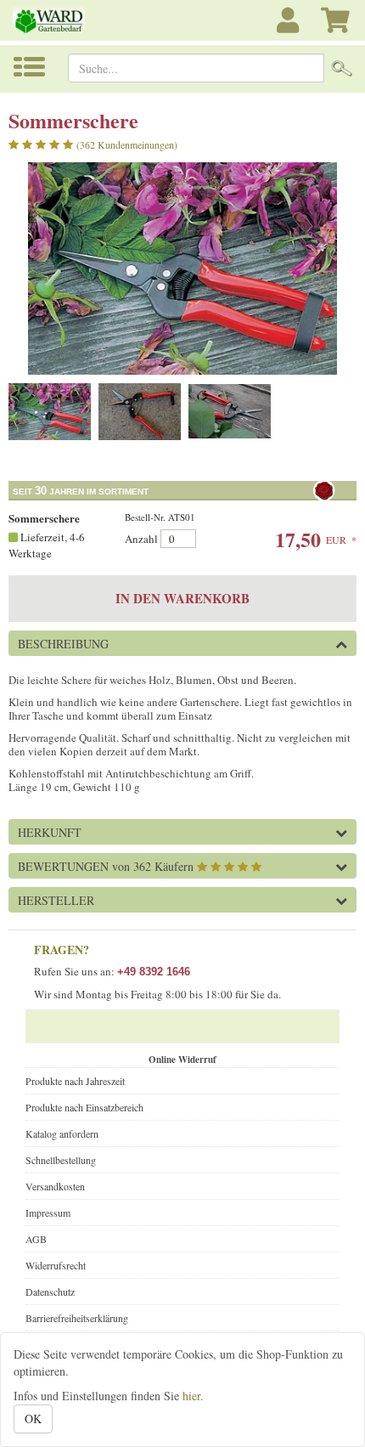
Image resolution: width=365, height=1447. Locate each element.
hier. (193, 1396)
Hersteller (56, 900)
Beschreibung (63, 644)
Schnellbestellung (60, 1160)
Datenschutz (50, 1291)
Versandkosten (55, 1186)
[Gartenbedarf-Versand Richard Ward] (61, 20)
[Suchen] (341, 67)
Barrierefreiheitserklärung (76, 1318)
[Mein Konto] (290, 29)
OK (33, 1418)
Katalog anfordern (61, 1133)
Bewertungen (106, 866)
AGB (36, 1239)
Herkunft (49, 832)
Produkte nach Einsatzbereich (84, 1107)
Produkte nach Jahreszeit (75, 1081)
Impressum (47, 1212)
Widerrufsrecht (55, 1265)
